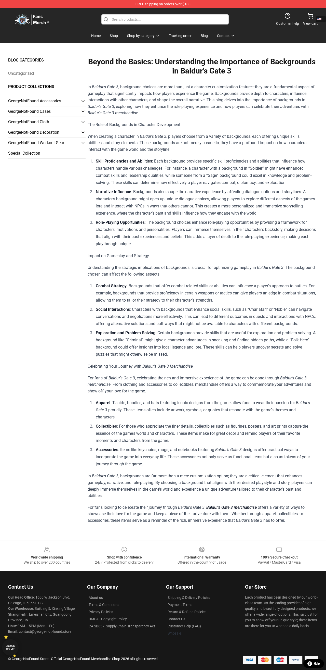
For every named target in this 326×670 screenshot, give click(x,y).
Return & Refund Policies (187, 612)
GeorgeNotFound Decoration (33, 132)
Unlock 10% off (10, 647)
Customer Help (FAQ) (184, 626)
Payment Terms (180, 605)
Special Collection (24, 153)
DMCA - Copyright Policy (108, 619)
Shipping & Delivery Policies (189, 597)
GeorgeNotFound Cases (29, 111)
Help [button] (317, 663)
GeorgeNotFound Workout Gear (36, 142)
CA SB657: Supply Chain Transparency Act (122, 626)
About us (96, 597)
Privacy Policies (101, 612)
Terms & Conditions (104, 605)
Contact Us (176, 619)
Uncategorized (21, 73)
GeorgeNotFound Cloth (28, 121)
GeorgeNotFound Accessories (34, 100)
